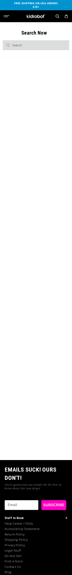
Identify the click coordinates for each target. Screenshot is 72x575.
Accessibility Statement (22, 529)
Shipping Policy (16, 539)
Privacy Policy (15, 545)
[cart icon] (66, 16)
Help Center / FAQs (19, 523)
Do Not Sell (13, 556)
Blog (8, 572)
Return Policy (15, 534)
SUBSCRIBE (53, 505)
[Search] (8, 45)
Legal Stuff (13, 550)
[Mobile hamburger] (7, 16)
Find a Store (14, 561)
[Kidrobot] (36, 16)
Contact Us (13, 567)
